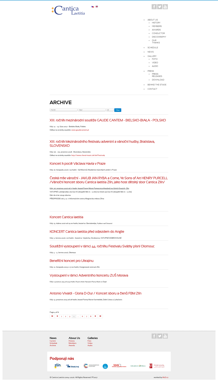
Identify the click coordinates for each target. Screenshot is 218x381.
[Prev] (57, 316)
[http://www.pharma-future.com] (156, 365)
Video (90, 343)
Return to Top (209, 374)
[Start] (52, 316)
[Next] (95, 316)
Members (72, 343)
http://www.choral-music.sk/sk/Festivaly (88, 155)
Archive (53, 345)
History (72, 341)
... (78, 316)
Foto (89, 341)
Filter (118, 110)
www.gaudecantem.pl (80, 130)
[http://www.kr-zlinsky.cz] (72, 365)
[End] (100, 316)
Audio (90, 345)
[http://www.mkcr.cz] (91, 365)
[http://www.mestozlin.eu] (58, 366)
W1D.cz (165, 377)
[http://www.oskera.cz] (138, 365)
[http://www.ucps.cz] (119, 365)
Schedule (53, 343)
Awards (72, 345)
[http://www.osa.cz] (105, 366)
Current (53, 341)
